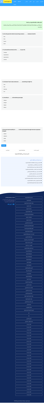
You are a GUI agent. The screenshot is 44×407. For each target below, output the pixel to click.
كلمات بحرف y (29, 391)
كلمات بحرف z (29, 394)
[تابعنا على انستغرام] (12, 204)
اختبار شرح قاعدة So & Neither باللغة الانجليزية (33, 162)
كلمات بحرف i (29, 346)
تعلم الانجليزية (29, 200)
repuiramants (6, 57)
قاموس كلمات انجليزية (28, 242)
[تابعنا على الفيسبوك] (13, 204)
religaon (5, 100)
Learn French (29, 279)
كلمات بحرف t (29, 377)
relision (5, 107)
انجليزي (42, 1)
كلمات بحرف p (29, 366)
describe (5, 89)
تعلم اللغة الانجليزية (22, 150)
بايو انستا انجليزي (28, 284)
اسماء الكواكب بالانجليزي (29, 321)
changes (5, 52)
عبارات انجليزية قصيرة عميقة (28, 296)
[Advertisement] (22, 11)
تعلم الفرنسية (29, 273)
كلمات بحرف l (29, 355)
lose (4, 84)
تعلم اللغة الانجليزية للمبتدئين (28, 214)
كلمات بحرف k (29, 352)
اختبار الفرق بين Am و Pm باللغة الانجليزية (33, 180)
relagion (5, 102)
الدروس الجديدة (36, 150)
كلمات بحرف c (29, 329)
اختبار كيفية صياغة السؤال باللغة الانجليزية (33, 182)
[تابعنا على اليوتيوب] (10, 204)
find (4, 86)
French (15, 4)
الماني (30, 1)
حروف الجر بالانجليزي (29, 290)
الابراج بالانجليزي (28, 318)
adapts (5, 133)
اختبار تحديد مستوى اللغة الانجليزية (29, 234)
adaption (5, 136)
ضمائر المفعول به (29, 307)
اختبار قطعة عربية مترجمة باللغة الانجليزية (33, 167)
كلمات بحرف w (29, 386)
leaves (5, 41)
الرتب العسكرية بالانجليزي (29, 301)
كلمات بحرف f (29, 338)
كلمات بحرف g (29, 341)
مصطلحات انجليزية (29, 217)
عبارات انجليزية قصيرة (29, 298)
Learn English (29, 262)
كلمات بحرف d (29, 332)
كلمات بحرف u (29, 380)
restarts (5, 59)
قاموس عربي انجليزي (29, 245)
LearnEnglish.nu (7, 1)
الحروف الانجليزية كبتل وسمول (29, 310)
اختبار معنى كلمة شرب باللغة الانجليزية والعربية (33, 169)
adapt (5, 140)
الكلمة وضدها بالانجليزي (29, 222)
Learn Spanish (29, 265)
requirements (6, 54)
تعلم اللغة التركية (28, 259)
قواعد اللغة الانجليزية (29, 211)
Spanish (19, 1)
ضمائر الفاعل (29, 304)
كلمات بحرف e (29, 335)
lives (4, 38)
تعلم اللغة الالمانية (29, 253)
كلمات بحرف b (29, 327)
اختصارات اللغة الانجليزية (29, 231)
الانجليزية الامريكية (29, 270)
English (15, 1)
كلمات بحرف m (29, 358)
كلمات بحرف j (29, 349)
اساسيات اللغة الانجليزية (29, 197)
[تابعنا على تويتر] (8, 204)
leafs (5, 43)
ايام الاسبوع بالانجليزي (29, 293)
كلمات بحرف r (29, 372)
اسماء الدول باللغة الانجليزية (29, 248)
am (28, 315)
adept (5, 138)
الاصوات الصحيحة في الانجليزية (29, 239)
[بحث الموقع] (1, 1)
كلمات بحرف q (29, 369)
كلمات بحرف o (29, 363)
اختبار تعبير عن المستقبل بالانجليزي (34, 173)
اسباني (26, 1)
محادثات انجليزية (28, 208)
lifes (4, 36)
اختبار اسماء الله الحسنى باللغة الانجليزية (34, 164)
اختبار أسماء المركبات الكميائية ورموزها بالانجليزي (32, 178)
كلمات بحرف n (29, 360)
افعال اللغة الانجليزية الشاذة (29, 228)
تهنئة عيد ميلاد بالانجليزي (29, 287)
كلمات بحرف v (29, 383)
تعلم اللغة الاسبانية (29, 256)
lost (4, 91)
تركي (33, 1)
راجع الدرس (7, 150)
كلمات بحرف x (29, 389)
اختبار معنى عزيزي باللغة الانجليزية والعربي (33, 171)
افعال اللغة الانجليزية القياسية (29, 225)
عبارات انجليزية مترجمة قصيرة (28, 203)
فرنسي (37, 1)
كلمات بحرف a (29, 324)
